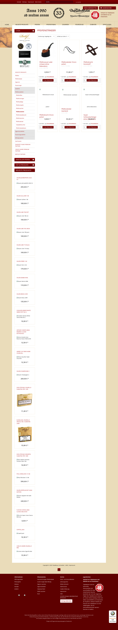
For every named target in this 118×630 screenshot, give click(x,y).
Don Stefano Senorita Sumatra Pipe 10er (24, 455)
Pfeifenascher (19, 108)
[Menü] (115, 611)
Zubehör (93, 24)
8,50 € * (48, 72)
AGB (67, 565)
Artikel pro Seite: (61, 36)
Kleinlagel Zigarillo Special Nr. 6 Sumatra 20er (23, 421)
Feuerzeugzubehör (20, 134)
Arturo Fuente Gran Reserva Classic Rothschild (23, 331)
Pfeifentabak (51, 24)
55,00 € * (69, 119)
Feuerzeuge (79, 24)
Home (7, 24)
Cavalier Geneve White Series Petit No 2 (24, 311)
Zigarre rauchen (41, 584)
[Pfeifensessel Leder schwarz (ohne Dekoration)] (47, 51)
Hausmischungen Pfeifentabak (45, 579)
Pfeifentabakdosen (21, 128)
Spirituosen (107, 24)
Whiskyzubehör (19, 138)
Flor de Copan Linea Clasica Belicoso (23, 510)
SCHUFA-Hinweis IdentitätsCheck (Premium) (69, 597)
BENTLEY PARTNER (20, 154)
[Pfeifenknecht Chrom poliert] (47, 101)
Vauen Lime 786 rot (23, 212)
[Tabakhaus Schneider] (59, 12)
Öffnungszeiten (18, 579)
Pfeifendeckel (19, 121)
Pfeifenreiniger (20, 98)
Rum (38, 594)
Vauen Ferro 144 (22, 261)
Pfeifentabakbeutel (21, 115)
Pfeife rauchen (41, 591)
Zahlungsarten (64, 582)
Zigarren (65, 24)
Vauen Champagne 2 (23, 371)
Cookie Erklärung (64, 589)
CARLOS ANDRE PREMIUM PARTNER (22, 150)
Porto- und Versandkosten (67, 579)
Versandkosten (50, 76)
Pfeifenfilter (19, 95)
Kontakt (19, 2)
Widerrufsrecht (64, 584)
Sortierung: (41, 36)
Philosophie (17, 582)
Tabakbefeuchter (20, 125)
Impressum (31, 2)
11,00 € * (69, 72)
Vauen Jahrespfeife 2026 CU (24, 178)
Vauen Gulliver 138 (23, 196)
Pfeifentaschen (20, 118)
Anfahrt (16, 589)
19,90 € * (91, 119)
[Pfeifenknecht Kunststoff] (92, 51)
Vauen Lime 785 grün (23, 228)
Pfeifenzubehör (19, 92)
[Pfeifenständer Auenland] (69, 98)
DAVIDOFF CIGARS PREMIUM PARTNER (22, 145)
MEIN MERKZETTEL (90, 8)
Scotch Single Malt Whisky (44, 582)
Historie (16, 584)
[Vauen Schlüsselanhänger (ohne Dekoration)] (92, 101)
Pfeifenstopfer (20, 105)
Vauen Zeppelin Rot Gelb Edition (24, 491)
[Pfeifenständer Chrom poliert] (69, 51)
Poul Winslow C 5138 (23, 474)
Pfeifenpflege (19, 102)
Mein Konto (38, 2)
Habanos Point (41, 589)
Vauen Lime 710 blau (23, 245)
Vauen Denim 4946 (22, 277)
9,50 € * (48, 119)
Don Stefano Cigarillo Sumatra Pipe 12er (24, 388)
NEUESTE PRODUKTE (21, 24)
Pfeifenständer (20, 111)
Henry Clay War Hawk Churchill (23, 352)
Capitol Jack (20, 529)
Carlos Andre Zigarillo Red (24, 546)
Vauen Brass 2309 (22, 294)
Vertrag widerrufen (66, 601)
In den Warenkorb (48, 80)
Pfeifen (37, 24)
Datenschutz (63, 586)
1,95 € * (92, 72)
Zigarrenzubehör (19, 131)
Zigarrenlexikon (41, 586)
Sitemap (24, 2)
